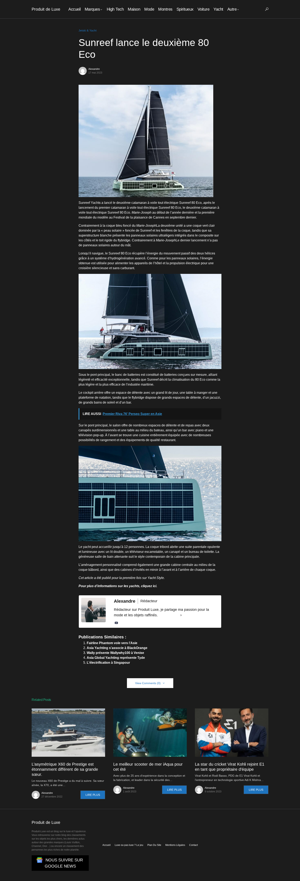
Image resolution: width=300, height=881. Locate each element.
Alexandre (94, 69)
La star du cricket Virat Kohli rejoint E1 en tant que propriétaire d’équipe (229, 767)
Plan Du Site (154, 845)
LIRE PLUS (93, 794)
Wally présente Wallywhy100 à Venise (115, 653)
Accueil (106, 845)
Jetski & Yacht (88, 30)
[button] (266, 9)
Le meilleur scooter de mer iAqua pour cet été (148, 767)
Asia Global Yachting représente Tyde (116, 657)
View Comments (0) (148, 683)
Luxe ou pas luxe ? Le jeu (129, 845)
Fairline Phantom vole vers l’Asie (112, 643)
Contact (193, 845)
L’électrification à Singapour (108, 662)
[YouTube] (116, 622)
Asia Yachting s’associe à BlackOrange (117, 648)
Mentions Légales (175, 845)
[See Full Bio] (181, 615)
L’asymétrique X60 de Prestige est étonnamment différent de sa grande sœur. (65, 769)
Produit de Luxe (46, 9)
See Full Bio (169, 615)
